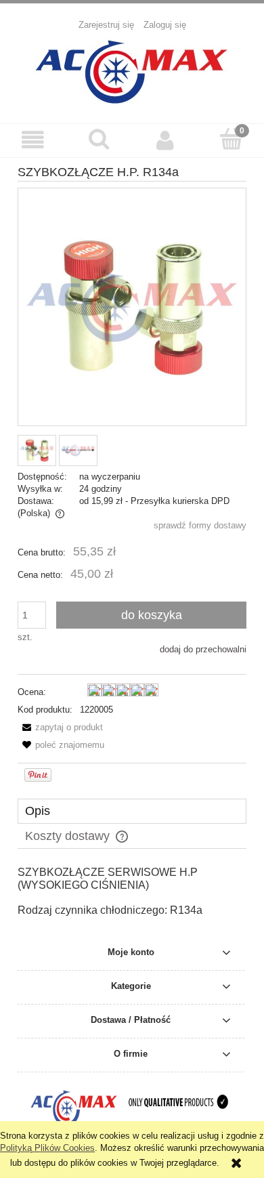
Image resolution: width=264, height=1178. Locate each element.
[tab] (132, 811)
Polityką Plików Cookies (47, 1148)
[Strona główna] (132, 70)
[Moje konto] (165, 140)
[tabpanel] (132, 904)
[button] (33, 140)
